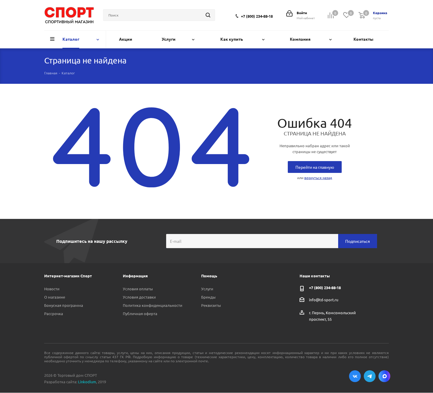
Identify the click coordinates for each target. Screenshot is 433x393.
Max (384, 376)
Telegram (370, 376)
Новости (52, 288)
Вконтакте (355, 376)
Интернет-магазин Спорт (68, 275)
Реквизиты (211, 305)
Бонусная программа (63, 305)
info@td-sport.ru (323, 299)
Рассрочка (53, 313)
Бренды (208, 296)
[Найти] (208, 15)
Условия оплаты (138, 288)
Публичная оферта (140, 313)
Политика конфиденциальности (152, 305)
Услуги (207, 288)
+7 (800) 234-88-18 (257, 16)
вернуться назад (318, 177)
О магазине (54, 296)
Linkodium (87, 381)
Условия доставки (139, 296)
